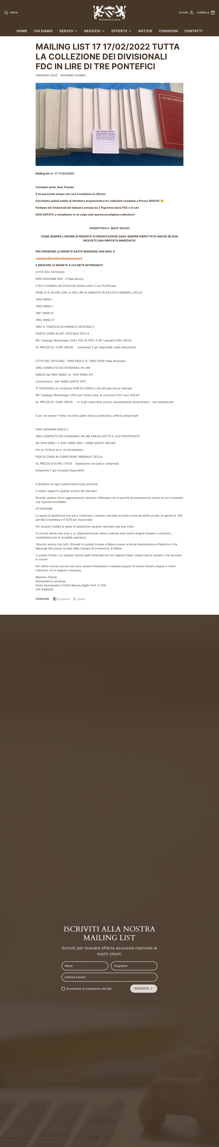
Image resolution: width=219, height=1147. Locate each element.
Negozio (92, 31)
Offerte (119, 31)
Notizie (145, 31)
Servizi (66, 31)
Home (22, 31)
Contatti (193, 31)
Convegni (168, 31)
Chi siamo (43, 31)
